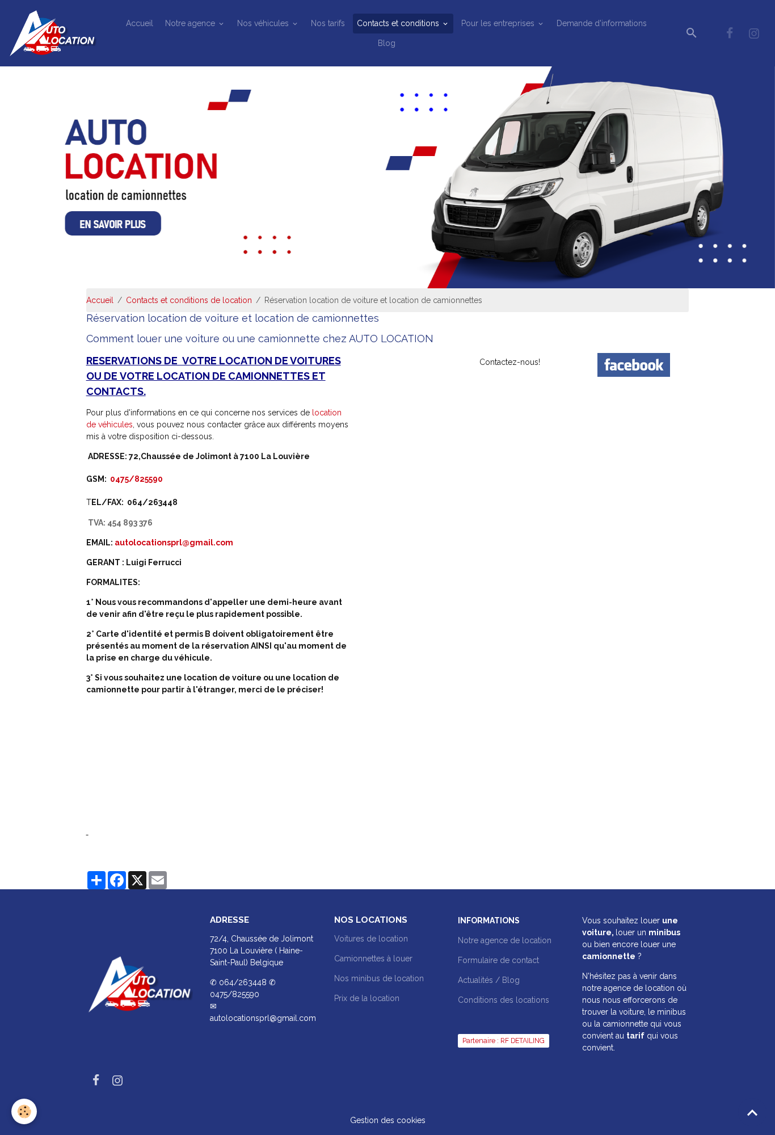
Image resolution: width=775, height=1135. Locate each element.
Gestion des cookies (388, 1120)
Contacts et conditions (399, 23)
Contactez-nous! (509, 362)
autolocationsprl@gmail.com (174, 542)
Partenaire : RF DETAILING (503, 1040)
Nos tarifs (328, 23)
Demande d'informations (602, 23)
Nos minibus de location (379, 978)
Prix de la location (366, 998)
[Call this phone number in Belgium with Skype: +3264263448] (126, 501)
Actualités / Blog (489, 980)
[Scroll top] (752, 1112)
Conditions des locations (503, 999)
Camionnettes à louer (373, 958)
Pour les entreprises (499, 23)
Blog (386, 43)
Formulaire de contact (498, 960)
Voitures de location (371, 938)
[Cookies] (24, 1111)
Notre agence (191, 23)
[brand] (54, 33)
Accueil (139, 23)
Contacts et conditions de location (189, 300)
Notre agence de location (504, 940)
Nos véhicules (264, 23)
